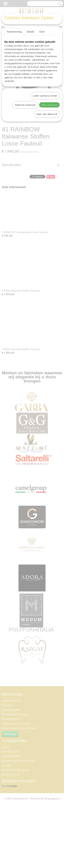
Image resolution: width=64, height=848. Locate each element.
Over (42, 31)
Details (30, 31)
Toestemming (14, 31)
